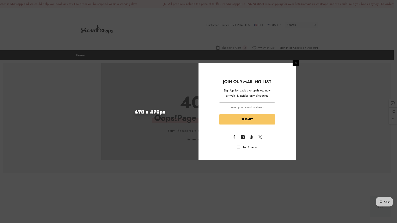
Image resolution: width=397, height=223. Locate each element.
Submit (247, 119)
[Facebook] (234, 137)
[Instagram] (242, 137)
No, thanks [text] (249, 147)
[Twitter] (260, 137)
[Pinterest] (251, 137)
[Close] (296, 63)
